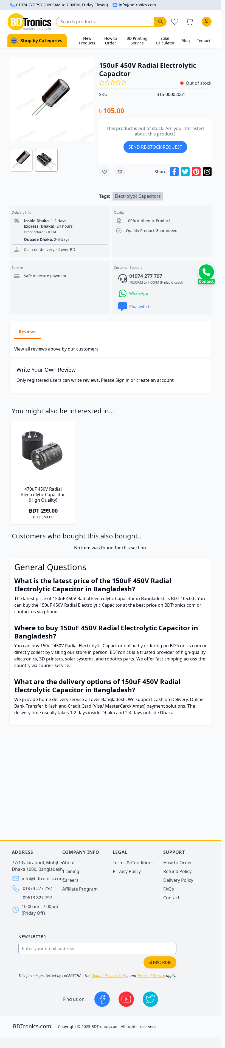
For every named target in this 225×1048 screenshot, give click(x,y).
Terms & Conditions (133, 863)
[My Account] (208, 22)
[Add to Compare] (119, 171)
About (68, 863)
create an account (155, 380)
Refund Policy (177, 871)
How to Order (110, 41)
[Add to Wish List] (104, 171)
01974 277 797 (37, 888)
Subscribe (159, 962)
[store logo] (29, 21)
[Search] (160, 22)
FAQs (168, 889)
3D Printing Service (137, 41)
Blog (186, 40)
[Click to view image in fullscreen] (52, 99)
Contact (203, 40)
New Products (87, 41)
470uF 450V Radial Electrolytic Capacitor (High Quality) (43, 494)
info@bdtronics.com (137, 4)
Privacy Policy (127, 871)
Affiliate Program (80, 889)
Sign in (123, 380)
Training (70, 871)
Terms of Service (151, 975)
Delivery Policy (178, 880)
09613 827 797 (37, 898)
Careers (70, 880)
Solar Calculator (165, 41)
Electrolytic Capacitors (138, 196)
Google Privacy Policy (109, 975)
